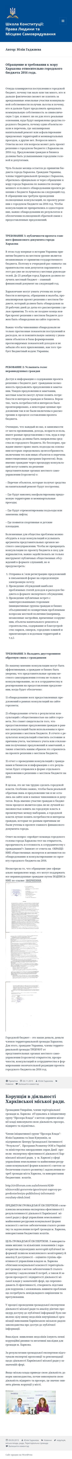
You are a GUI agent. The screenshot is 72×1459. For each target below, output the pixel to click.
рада (21, 1443)
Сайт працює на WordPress (19, 1454)
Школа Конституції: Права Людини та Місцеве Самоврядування (31, 28)
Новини (9, 1084)
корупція (61, 1440)
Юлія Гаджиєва (45, 1081)
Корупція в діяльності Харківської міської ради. (35, 1098)
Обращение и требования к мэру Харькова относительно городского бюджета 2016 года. (34, 68)
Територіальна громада (36, 1443)
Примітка (13, 1081)
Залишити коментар (28, 1084)
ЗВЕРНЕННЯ (33, 880)
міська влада (12, 1443)
